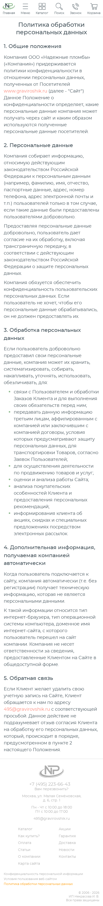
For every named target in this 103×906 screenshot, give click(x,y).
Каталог (25, 829)
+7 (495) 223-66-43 (49, 784)
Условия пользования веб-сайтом (30, 878)
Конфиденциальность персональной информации (43, 873)
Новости (66, 850)
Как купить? (29, 836)
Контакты (67, 856)
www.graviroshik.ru (25, 91)
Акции (65, 829)
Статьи (24, 850)
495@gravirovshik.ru (27, 709)
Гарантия (67, 836)
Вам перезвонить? (51, 789)
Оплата (24, 843)
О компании (29, 856)
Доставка (67, 843)
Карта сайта (29, 863)
